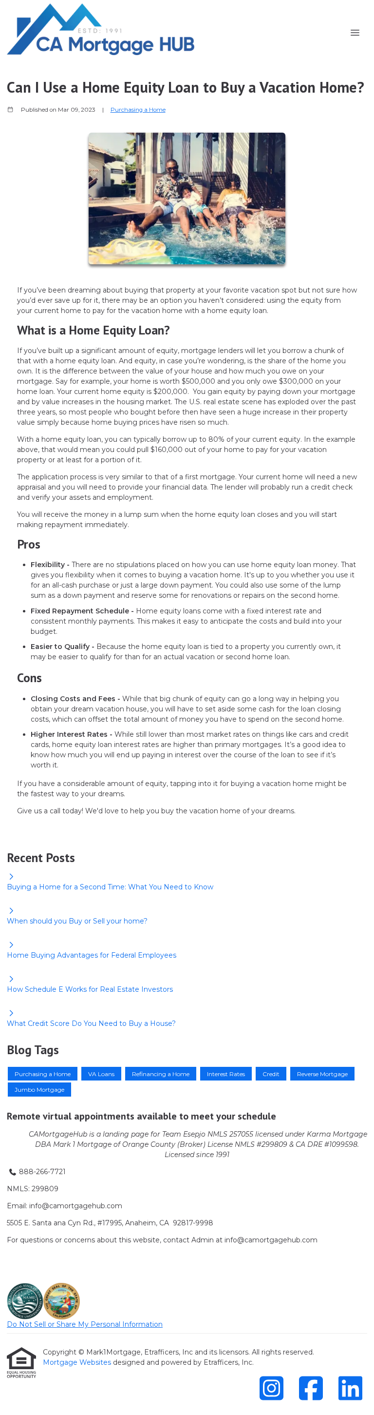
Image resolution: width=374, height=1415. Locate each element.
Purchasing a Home (138, 109)
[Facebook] (311, 1388)
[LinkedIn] (350, 1388)
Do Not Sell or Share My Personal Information (85, 1324)
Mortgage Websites (78, 1362)
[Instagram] (271, 1388)
